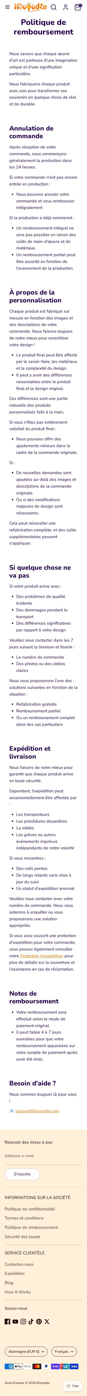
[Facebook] (7, 1321)
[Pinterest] (39, 1321)
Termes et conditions (24, 1218)
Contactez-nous (19, 1264)
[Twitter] (47, 1321)
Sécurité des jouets (22, 1236)
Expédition (15, 1273)
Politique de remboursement (31, 1227)
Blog (9, 1283)
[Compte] (65, 6)
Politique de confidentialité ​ (30, 1209)
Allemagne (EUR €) (23, 1351)
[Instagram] (23, 1321)
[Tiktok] (31, 1321)
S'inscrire (22, 1174)
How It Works (18, 1292)
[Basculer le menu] (7, 7)
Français (62, 1351)
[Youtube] (15, 1321)
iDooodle (42, 1383)
